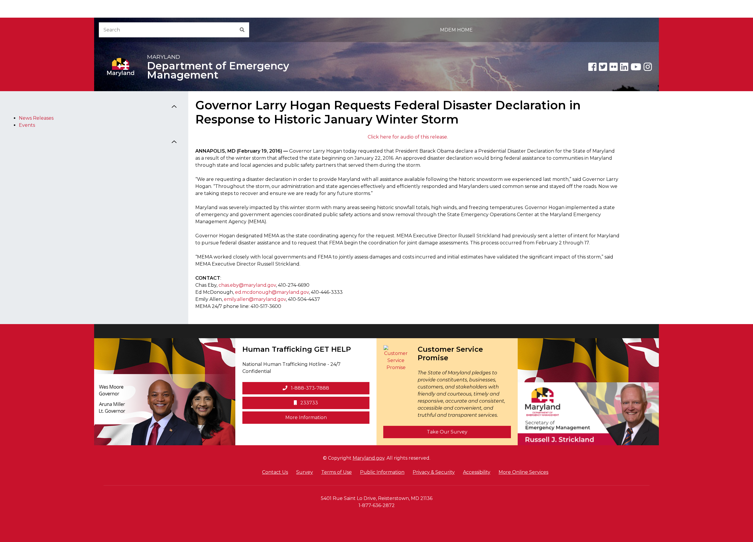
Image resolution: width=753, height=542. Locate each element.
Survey (304, 472)
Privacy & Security (434, 472)
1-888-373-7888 (309, 388)
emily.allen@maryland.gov (255, 299)
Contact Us (275, 472)
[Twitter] (603, 66)
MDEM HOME (456, 30)
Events (27, 125)
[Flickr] (613, 66)
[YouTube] (636, 66)
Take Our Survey (447, 432)
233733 (308, 403)
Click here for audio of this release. (408, 137)
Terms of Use (336, 472)
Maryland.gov (368, 458)
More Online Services (523, 472)
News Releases (36, 118)
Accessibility (476, 472)
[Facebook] (592, 66)
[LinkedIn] (624, 66)
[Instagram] (648, 66)
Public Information (382, 472)
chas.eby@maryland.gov (247, 285)
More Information (327, 417)
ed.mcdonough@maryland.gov (272, 292)
